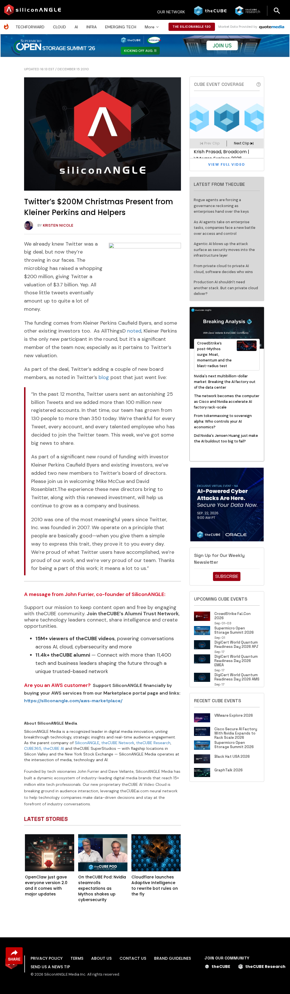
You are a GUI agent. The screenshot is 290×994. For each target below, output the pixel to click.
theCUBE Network (117, 742)
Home (7, 23)
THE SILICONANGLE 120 (191, 27)
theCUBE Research (153, 742)
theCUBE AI (53, 748)
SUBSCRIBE (226, 576)
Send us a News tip (50, 967)
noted (134, 330)
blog (104, 377)
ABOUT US (101, 958)
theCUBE (221, 966)
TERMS (77, 958)
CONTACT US (133, 958)
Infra (91, 26)
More (149, 26)
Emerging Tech (120, 26)
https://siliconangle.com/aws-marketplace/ (73, 701)
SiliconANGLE (87, 742)
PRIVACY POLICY (47, 958)
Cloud (59, 26)
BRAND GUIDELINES (172, 958)
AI (76, 26)
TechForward (30, 26)
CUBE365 (32, 748)
